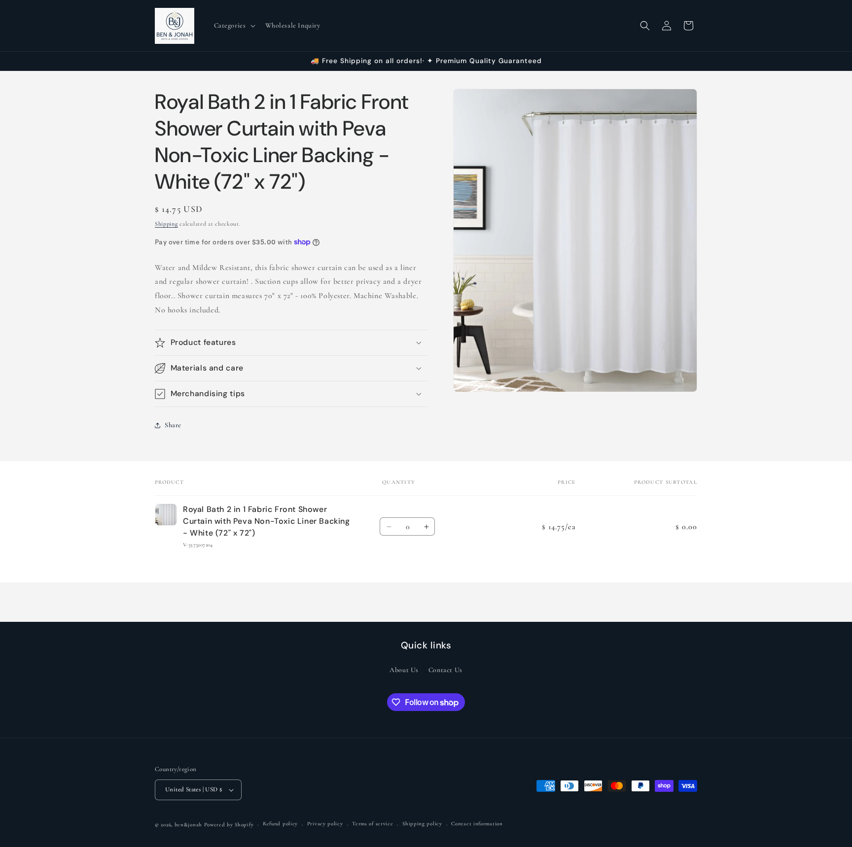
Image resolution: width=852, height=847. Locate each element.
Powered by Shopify (229, 824)
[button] (233, 25)
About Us (404, 670)
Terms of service (372, 824)
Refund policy (280, 824)
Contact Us (445, 670)
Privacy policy (325, 824)
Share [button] (173, 425)
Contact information (476, 824)
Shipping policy (422, 824)
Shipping (166, 223)
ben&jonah (188, 824)
